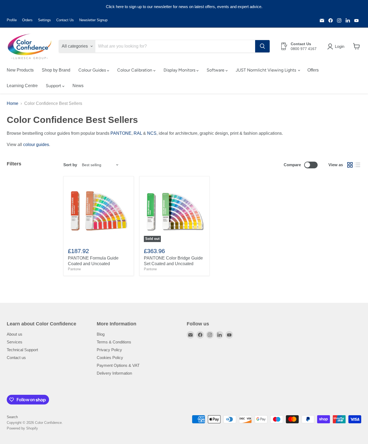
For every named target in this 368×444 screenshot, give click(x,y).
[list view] (357, 165)
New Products (20, 70)
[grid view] (350, 165)
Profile (12, 20)
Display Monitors (180, 70)
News (78, 85)
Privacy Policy (109, 349)
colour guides (36, 144)
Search (12, 417)
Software (216, 70)
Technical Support (22, 349)
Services (14, 342)
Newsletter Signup (93, 20)
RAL (138, 133)
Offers (313, 70)
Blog (101, 334)
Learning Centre (22, 85)
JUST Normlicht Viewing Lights (266, 70)
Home (12, 103)
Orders (27, 20)
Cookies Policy (110, 357)
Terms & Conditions (114, 342)
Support (54, 85)
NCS (152, 133)
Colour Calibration (135, 70)
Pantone (74, 269)
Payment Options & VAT (118, 365)
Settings (44, 20)
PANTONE (120, 133)
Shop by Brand (56, 70)
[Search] (262, 46)
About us (14, 334)
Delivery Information (114, 373)
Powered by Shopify (22, 428)
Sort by (70, 164)
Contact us (16, 357)
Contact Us (65, 20)
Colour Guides (92, 70)
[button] (336, 46)
